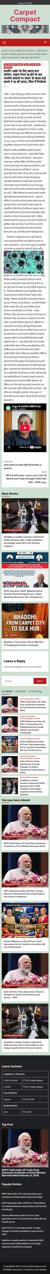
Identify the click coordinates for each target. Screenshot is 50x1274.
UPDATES (8, 67)
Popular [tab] (20, 691)
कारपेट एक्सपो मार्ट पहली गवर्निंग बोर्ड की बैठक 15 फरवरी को (23, 465)
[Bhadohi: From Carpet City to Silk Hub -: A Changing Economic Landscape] (25, 620)
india (26, 64)
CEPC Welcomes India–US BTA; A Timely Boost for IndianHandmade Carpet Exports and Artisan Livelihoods (32, 727)
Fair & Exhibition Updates (14, 64)
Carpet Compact (25, 15)
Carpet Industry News (18, 584)
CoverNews (28, 1269)
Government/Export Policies (30, 699)
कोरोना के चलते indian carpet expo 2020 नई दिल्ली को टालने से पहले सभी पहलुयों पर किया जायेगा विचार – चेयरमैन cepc (26, 477)
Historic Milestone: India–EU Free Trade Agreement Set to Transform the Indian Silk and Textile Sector (24, 944)
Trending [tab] (36, 691)
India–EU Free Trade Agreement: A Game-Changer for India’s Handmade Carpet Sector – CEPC (33, 767)
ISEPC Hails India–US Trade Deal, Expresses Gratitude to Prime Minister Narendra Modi (24, 1173)
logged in (19, 666)
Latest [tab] (8, 691)
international (35, 64)
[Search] (45, 42)
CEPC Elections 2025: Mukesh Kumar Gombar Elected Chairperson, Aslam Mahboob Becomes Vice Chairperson (23, 594)
